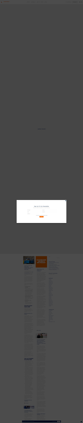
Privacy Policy (45, 215)
